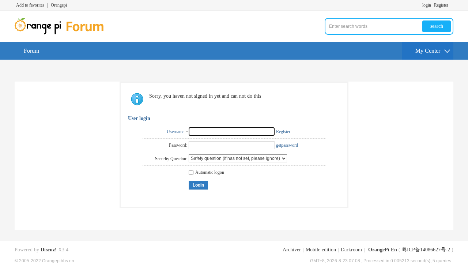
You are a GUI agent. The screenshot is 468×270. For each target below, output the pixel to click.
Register (441, 5)
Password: (178, 145)
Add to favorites (30, 5)
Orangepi (59, 5)
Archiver (292, 249)
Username (175, 131)
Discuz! (49, 249)
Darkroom (351, 249)
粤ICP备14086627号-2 (426, 249)
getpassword (287, 145)
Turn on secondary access (451, 5)
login (426, 5)
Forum (31, 51)
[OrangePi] (63, 32)
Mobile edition (321, 249)
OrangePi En (382, 249)
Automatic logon (209, 172)
